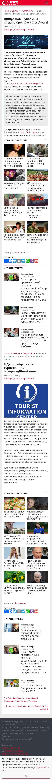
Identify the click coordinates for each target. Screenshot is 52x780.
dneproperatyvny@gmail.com (15, 753)
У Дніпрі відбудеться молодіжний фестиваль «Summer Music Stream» (21, 699)
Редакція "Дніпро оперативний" (19, 29)
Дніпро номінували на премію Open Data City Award (26, 707)
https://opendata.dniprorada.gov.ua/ (26, 83)
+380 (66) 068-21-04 (11, 748)
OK (26, 776)
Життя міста (27, 11)
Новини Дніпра (11, 11)
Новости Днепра (12, 353)
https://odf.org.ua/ (29, 132)
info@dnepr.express (14, 751)
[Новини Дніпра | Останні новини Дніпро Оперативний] (10, 2)
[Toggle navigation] (46, 2)
